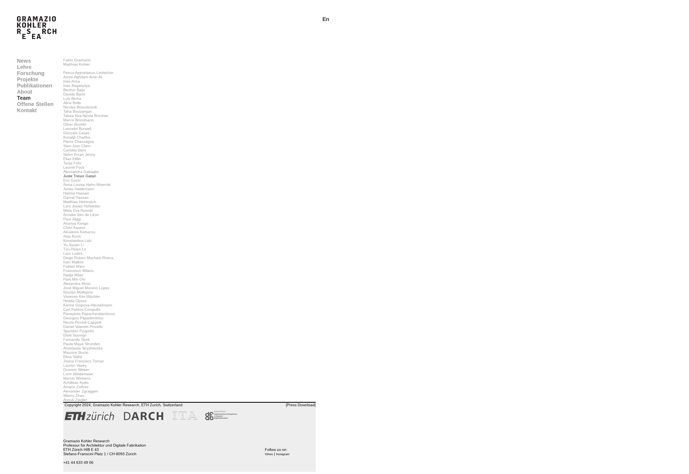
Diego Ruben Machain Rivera (88, 258)
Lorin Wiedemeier (78, 374)
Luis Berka (72, 98)
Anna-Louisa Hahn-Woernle (87, 184)
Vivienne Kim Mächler (81, 296)
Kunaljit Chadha (76, 137)
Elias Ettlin (72, 159)
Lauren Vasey (75, 365)
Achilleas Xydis (76, 382)
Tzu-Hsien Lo (74, 249)
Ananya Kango (75, 223)
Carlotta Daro (74, 150)
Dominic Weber (76, 369)
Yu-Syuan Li (73, 245)
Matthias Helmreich (79, 202)
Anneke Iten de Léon (81, 215)
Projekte (27, 79)
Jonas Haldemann (78, 189)
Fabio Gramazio (77, 60)
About (24, 92)
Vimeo (269, 454)
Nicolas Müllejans (78, 292)
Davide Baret (74, 94)
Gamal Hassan (76, 197)
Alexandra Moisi (76, 283)
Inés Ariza (71, 81)
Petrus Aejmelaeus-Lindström (88, 72)
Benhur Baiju (74, 90)
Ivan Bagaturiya (76, 85)
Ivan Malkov (73, 262)
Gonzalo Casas (76, 133)
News (24, 61)
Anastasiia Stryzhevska (83, 348)
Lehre (24, 67)
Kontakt (27, 110)
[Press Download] (301, 405)
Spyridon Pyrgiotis (78, 331)
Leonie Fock (73, 167)
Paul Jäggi (72, 219)
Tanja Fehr (72, 163)
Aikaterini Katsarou (79, 232)
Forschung (30, 73)
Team (24, 98)
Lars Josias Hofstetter (81, 206)
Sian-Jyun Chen (76, 146)
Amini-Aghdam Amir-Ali (82, 77)
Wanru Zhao (73, 395)
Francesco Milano (78, 270)
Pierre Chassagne (78, 141)
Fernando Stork (76, 339)
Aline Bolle (72, 103)
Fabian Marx (74, 266)
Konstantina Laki (77, 240)
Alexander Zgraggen (80, 391)
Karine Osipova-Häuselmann (87, 305)
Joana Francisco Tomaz (83, 361)
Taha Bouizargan (77, 111)
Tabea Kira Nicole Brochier (85, 116)
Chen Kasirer (74, 227)
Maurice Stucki (75, 352)
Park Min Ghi (74, 279)
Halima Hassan (76, 193)
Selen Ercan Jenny (79, 154)
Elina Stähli (72, 357)
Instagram (282, 454)
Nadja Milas (73, 275)
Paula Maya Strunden (81, 344)
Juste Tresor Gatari (79, 176)
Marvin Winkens (76, 378)
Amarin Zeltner (76, 387)
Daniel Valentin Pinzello (83, 326)
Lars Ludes (72, 253)
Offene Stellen (35, 104)
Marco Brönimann (78, 120)
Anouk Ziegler (75, 400)
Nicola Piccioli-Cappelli (82, 322)
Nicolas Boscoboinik (80, 107)
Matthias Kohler (76, 64)
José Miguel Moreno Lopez (86, 288)
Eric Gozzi (71, 180)
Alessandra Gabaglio (81, 171)
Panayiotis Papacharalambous (89, 314)
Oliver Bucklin (74, 124)
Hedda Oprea (74, 301)
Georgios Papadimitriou (83, 318)
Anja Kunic (72, 236)
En (325, 19)
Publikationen (34, 86)
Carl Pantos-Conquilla (81, 309)
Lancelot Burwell (77, 128)
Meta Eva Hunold (78, 210)
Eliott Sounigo (75, 335)
